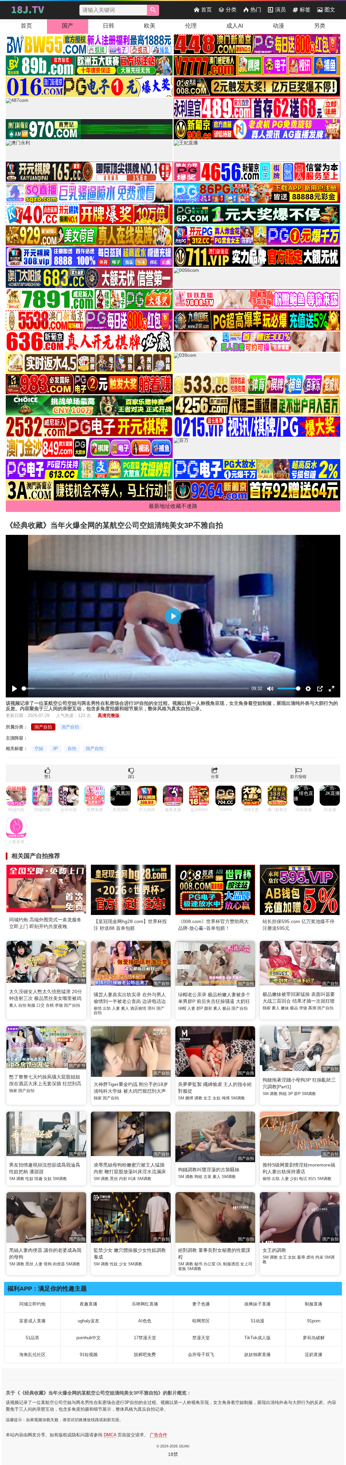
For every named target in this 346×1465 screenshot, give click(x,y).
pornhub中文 (88, 1337)
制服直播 (313, 1303)
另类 (319, 26)
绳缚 (226, 1098)
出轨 (107, 1008)
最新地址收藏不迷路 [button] (173, 506)
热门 (255, 9)
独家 (267, 1008)
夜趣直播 (88, 1303)
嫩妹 (285, 1008)
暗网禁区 (201, 1320)
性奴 (29, 1178)
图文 (329, 9)
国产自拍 (43, 726)
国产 (67, 26)
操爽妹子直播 (257, 1303)
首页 (206, 9)
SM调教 (238, 1098)
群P (199, 1008)
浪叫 (151, 1008)
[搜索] (153, 10)
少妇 (294, 1178)
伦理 (191, 26)
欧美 (149, 26)
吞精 (50, 1005)
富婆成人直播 (32, 1320)
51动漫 (257, 1320)
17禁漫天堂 (145, 1337)
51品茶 (32, 1337)
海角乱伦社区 (32, 1354)
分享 (215, 776)
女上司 (246, 1264)
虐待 (310, 1257)
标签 (305, 9)
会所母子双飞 (201, 1354)
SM (181, 1098)
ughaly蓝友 (88, 1320)
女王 (207, 1098)
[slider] (135, 688)
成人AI (234, 26)
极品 (226, 1008)
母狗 (48, 1264)
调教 (198, 1098)
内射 (123, 1178)
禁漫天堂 (201, 1337)
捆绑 (189, 1098)
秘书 (198, 1264)
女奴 (217, 1098)
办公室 (209, 1264)
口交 (40, 1005)
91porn (313, 1320)
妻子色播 (201, 1303)
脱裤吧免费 (145, 1354)
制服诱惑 (231, 1264)
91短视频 (89, 1354)
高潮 (312, 1008)
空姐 (38, 748)
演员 (280, 9)
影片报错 (298, 776)
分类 (231, 9)
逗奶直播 (313, 1354)
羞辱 (301, 1257)
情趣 (38, 1178)
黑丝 (114, 1178)
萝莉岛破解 (314, 1337)
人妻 (116, 1008)
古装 (207, 1176)
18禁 (173, 1454)
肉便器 (59, 1264)
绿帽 (182, 1008)
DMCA (110, 1434)
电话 (303, 1178)
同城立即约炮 (32, 1303)
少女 (123, 1264)
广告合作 (158, 1434)
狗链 (283, 1093)
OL (219, 1264)
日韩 (108, 26)
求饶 (59, 1005)
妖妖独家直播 (257, 1354)
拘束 (319, 1257)
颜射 (208, 1008)
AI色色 (144, 1320)
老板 (182, 1268)
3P (55, 748)
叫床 (132, 1178)
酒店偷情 (138, 1008)
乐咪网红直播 (145, 1303)
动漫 (278, 26)
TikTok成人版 (257, 1337)
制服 (31, 1005)
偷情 (98, 1008)
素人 (13, 1005)
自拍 (72, 748)
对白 (312, 1178)
